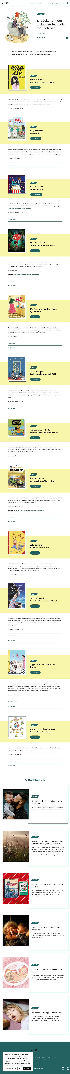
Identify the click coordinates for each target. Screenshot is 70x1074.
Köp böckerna (35, 138)
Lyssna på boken (12, 281)
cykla (22, 208)
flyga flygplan (11, 208)
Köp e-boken (35, 87)
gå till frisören (17, 208)
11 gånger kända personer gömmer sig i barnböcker (29, 510)
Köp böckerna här (36, 194)
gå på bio (28, 208)
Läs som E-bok (11, 165)
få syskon (58, 206)
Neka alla (20, 1068)
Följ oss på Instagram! (53, 3)
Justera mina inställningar (10, 1068)
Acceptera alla (27, 1068)
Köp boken (35, 250)
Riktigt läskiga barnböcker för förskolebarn (26, 274)
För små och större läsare (36, 3)
